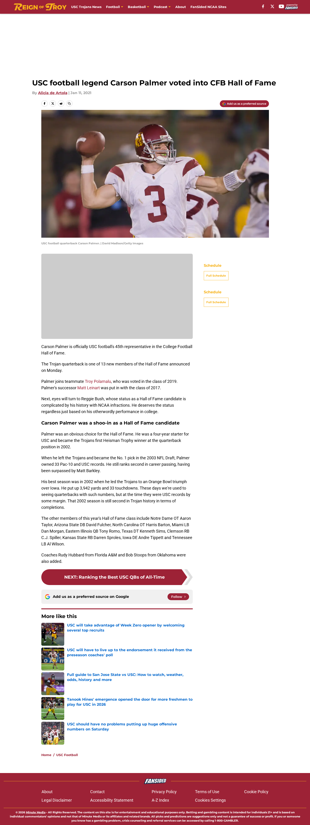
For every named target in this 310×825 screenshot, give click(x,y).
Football (113, 7)
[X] (272, 6)
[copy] (69, 103)
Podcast (160, 7)
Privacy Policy (164, 791)
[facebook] (263, 6)
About (180, 7)
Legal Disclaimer (57, 800)
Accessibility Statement (111, 800)
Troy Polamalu (98, 381)
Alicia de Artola (52, 93)
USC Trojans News (86, 7)
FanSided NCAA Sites (208, 7)
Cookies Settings (210, 800)
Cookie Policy (256, 791)
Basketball (137, 7)
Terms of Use (207, 791)
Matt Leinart (88, 387)
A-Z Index (160, 800)
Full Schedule (216, 314)
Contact (97, 791)
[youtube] (281, 6)
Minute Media (35, 812)
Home (46, 755)
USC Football (67, 755)
